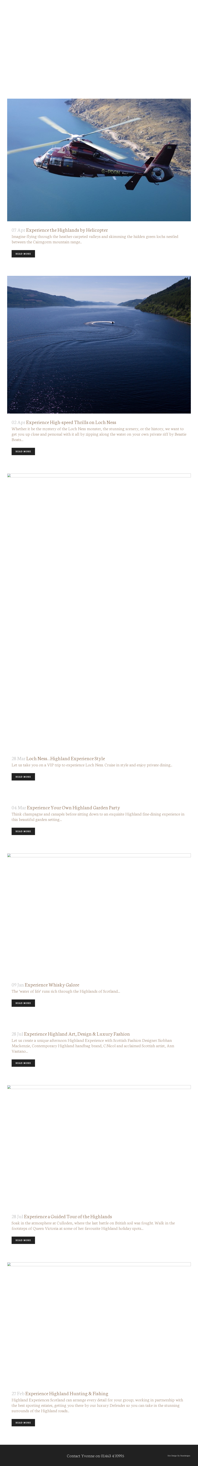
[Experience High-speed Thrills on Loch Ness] (99, 345)
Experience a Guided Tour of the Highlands (68, 1216)
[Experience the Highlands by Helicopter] (99, 160)
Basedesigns (185, 1455)
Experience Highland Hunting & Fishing (66, 1393)
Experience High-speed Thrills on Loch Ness (71, 421)
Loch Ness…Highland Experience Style (65, 758)
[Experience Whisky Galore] (99, 914)
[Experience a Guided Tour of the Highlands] (99, 1146)
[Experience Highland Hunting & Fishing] (99, 1323)
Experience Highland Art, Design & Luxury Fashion (77, 1033)
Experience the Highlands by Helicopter (67, 229)
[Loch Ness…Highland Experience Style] (99, 612)
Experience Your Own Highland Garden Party (73, 807)
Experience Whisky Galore (52, 984)
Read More (23, 253)
